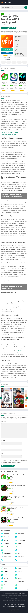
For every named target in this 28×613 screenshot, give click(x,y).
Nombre (3, 440)
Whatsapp (24, 62)
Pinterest (14, 62)
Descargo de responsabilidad (10, 606)
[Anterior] (1, 398)
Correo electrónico (5, 447)
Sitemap (23, 606)
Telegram (19, 62)
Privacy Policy (13, 604)
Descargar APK (8, 49)
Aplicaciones (11, 14)
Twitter (8, 62)
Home (6, 14)
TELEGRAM (8, 52)
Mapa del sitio (6, 604)
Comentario (4, 421)
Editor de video (12, 27)
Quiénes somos (21, 604)
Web (2, 453)
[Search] (25, 7)
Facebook (3, 62)
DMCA (19, 606)
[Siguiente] (26, 398)
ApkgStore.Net (21, 593)
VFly (16, 37)
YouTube (20, 351)
